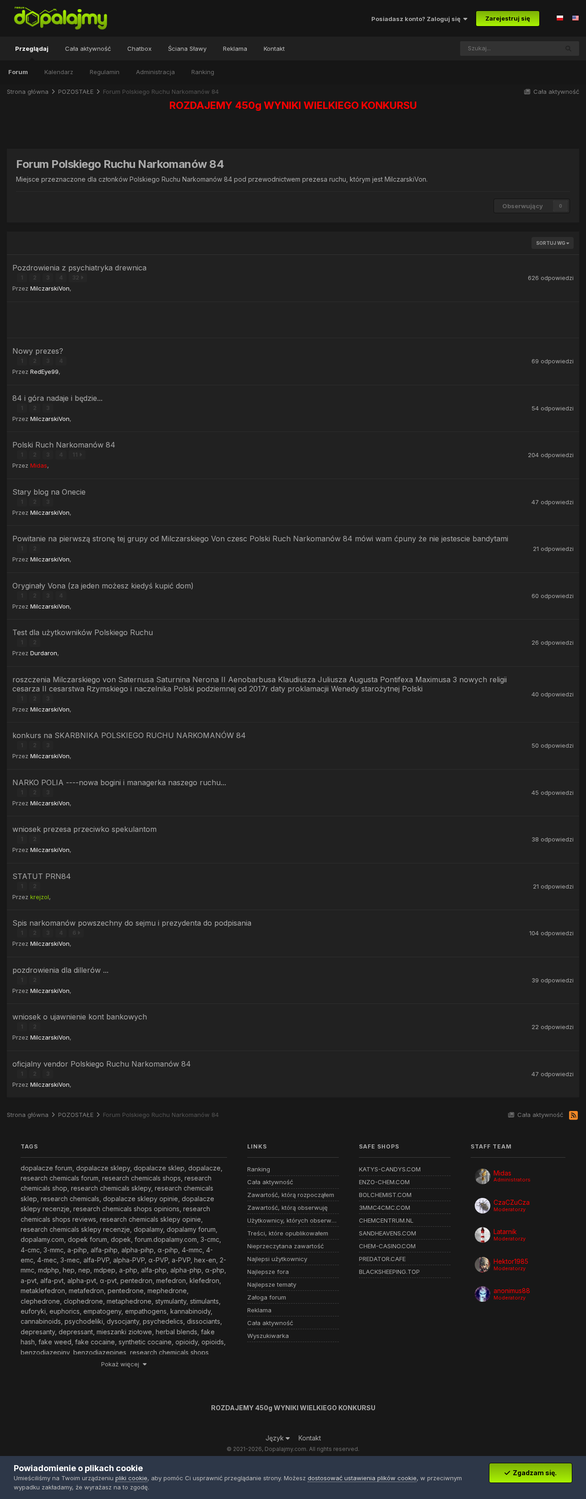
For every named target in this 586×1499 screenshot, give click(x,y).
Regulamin (104, 71)
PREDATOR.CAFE (382, 1259)
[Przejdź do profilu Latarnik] (482, 1235)
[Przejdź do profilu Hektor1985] (482, 1265)
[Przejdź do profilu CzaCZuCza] (482, 1205)
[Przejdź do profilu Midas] (482, 1176)
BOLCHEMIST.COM (385, 1195)
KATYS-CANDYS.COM (390, 1169)
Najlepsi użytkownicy (277, 1259)
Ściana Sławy (187, 48)
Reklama (235, 48)
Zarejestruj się (507, 18)
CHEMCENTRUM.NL (386, 1220)
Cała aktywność (88, 48)
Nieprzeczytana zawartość (285, 1246)
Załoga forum (266, 1297)
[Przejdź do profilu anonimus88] (482, 1294)
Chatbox (139, 48)
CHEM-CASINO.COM (387, 1246)
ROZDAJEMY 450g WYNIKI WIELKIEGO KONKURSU (293, 105)
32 (76, 277)
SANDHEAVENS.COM (387, 1233)
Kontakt (274, 48)
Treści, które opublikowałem (287, 1233)
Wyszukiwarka (268, 1335)
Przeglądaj (32, 48)
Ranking (202, 71)
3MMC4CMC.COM (384, 1207)
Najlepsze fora (268, 1271)
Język (276, 1438)
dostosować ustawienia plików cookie (362, 1478)
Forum (18, 71)
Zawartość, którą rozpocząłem (290, 1195)
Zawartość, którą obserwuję (287, 1207)
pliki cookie (131, 1478)
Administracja (155, 71)
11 (75, 454)
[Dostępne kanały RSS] (573, 1116)
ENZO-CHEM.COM (384, 1182)
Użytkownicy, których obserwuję (293, 1220)
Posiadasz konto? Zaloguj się (417, 18)
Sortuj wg (551, 243)
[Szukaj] (568, 48)
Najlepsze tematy (271, 1284)
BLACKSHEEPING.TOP (389, 1271)
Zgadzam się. (533, 1473)
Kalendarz (58, 71)
